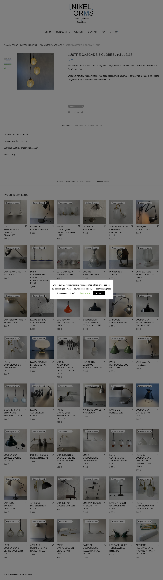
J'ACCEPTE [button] (99, 293)
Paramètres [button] (85, 293)
